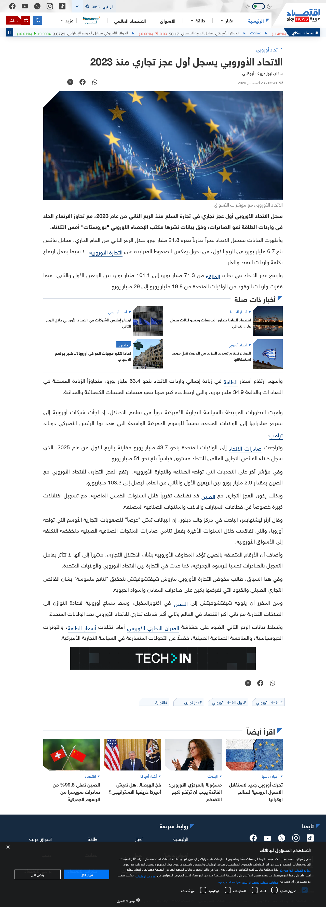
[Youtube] (25, 6)
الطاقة (213, 276)
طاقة (92, 838)
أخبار (139, 838)
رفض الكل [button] (37, 874)
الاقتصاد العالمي (130, 20)
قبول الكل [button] (87, 874)
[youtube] (267, 839)
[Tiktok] (62, 6)
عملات (275, 32)
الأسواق (167, 20)
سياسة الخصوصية (230, 881)
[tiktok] (310, 839)
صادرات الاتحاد (245, 448)
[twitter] (281, 839)
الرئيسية (256, 20)
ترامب (276, 434)
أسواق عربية (40, 838)
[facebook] (253, 839)
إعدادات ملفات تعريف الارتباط (260, 881)
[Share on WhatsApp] (95, 82)
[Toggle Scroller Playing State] (9, 32)
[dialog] (163, 874)
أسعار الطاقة (82, 627)
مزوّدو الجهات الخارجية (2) (295, 869)
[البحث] (37, 20)
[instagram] (296, 839)
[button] (94, 6)
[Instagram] (50, 6)
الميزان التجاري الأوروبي (153, 627)
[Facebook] (12, 6)
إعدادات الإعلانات (145, 875)
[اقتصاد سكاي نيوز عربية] (295, 15)
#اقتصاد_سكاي (305, 32)
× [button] (8, 847)
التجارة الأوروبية (106, 251)
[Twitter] (37, 6)
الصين (208, 496)
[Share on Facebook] (82, 82)
